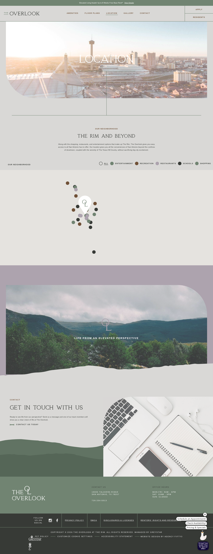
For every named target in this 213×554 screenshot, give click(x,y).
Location (111, 13)
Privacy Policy (74, 520)
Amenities (72, 13)
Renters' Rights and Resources (161, 520)
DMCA (94, 520)
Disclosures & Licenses (119, 520)
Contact (145, 13)
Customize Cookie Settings (75, 536)
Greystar (156, 532)
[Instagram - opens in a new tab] (50, 520)
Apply (199, 9)
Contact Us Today (27, 424)
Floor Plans (92, 13)
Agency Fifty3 (174, 536)
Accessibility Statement (117, 536)
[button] (94, 252)
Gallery (128, 13)
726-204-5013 (99, 500)
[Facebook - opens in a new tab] (57, 520)
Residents (199, 17)
